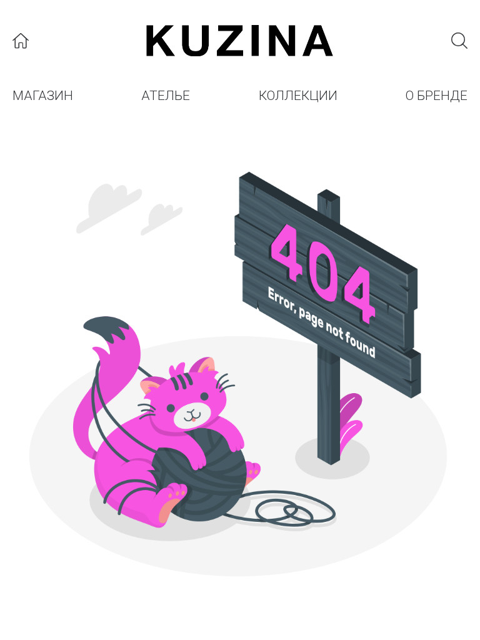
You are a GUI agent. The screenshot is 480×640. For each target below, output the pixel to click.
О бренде (437, 95)
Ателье (165, 95)
